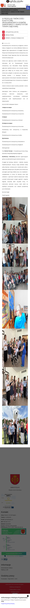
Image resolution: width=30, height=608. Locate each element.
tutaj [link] (2, 601)
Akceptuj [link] (12, 603)
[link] (28, 8)
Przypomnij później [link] (5, 603)
